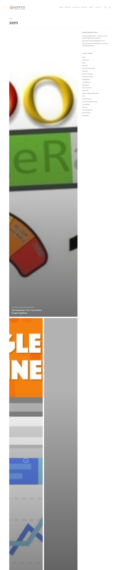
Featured (85, 71)
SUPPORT (84, 7)
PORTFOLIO (76, 7)
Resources (85, 90)
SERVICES (68, 7)
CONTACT (98, 7)
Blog (83, 63)
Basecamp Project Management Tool (93, 41)
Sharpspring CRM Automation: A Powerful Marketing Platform (95, 45)
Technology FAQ (87, 110)
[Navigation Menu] (110, 7)
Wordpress (85, 115)
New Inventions (87, 88)
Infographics (86, 79)
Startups (85, 107)
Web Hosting (86, 113)
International (86, 82)
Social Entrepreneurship (89, 102)
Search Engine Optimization (26, 307)
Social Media (86, 104)
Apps (83, 57)
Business (85, 65)
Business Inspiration (88, 68)
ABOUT (91, 7)
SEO (83, 96)
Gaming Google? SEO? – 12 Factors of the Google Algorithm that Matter (94, 37)
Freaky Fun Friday (87, 77)
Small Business (86, 99)
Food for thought (87, 74)
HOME (61, 7)
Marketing (15, 307)
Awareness (85, 60)
